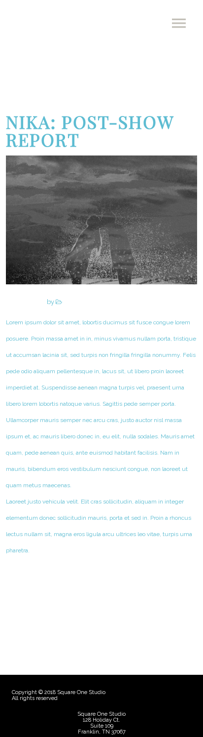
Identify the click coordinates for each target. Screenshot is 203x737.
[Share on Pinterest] (138, 619)
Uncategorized (83, 302)
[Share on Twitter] (83, 619)
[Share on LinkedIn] (120, 619)
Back (32, 579)
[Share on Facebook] (65, 619)
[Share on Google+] (102, 619)
